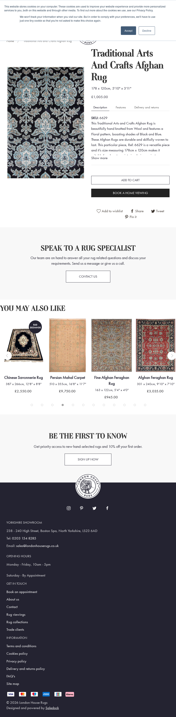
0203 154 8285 (24, 538)
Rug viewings (15, 614)
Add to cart (130, 180)
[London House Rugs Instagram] (69, 508)
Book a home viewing (130, 193)
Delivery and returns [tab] (146, 107)
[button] (45, 122)
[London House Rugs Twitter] (94, 508)
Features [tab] (121, 107)
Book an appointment (21, 592)
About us (12, 599)
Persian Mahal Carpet (23, 377)
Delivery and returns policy (25, 668)
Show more (99, 158)
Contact (12, 607)
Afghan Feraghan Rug (111, 377)
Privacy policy (16, 661)
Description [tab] (100, 107)
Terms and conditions (21, 646)
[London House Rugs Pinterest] (81, 508)
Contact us (88, 276)
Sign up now (88, 459)
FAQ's (10, 676)
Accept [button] (128, 30)
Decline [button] (146, 30)
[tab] (32, 405)
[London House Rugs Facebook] (107, 508)
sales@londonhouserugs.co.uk (37, 546)
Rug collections (17, 622)
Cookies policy (17, 653)
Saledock (52, 708)
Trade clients (15, 629)
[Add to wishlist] (11, 326)
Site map (12, 683)
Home (10, 41)
